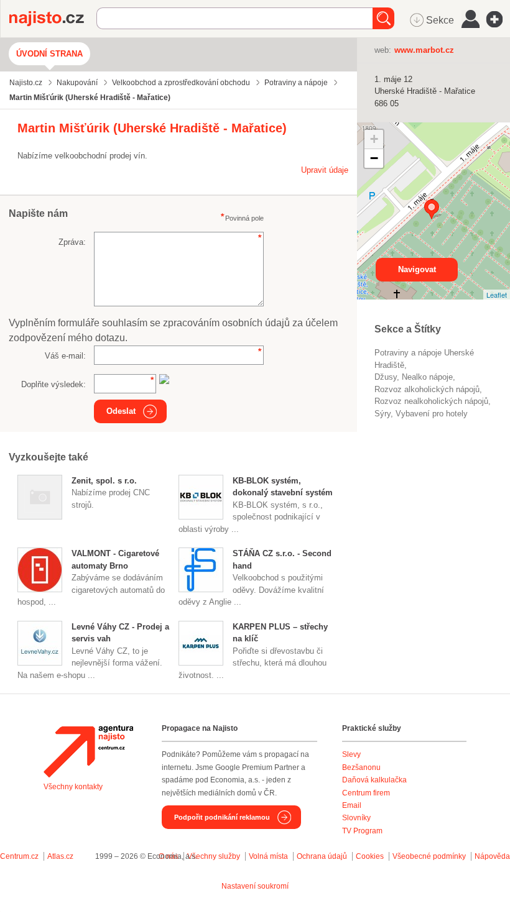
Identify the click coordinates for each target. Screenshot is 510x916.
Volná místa (268, 856)
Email (351, 805)
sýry (382, 413)
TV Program (362, 831)
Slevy (351, 754)
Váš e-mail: (65, 355)
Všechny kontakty (73, 786)
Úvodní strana (49, 53)
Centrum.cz (19, 856)
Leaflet (496, 295)
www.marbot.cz (424, 50)
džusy (385, 377)
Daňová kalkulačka (374, 780)
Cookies (370, 856)
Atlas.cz (60, 856)
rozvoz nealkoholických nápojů (431, 401)
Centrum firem (366, 793)
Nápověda (492, 856)
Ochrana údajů (322, 856)
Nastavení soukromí (255, 886)
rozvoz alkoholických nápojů (427, 389)
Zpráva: (72, 242)
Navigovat (417, 269)
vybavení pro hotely (432, 413)
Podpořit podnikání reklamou (222, 817)
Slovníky (356, 817)
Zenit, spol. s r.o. (104, 480)
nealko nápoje (427, 377)
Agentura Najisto (88, 751)
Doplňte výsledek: (53, 384)
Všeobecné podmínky (429, 856)
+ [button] (374, 139)
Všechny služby (214, 856)
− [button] (374, 158)
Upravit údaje (324, 170)
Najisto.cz (52, 18)
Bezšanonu (361, 767)
